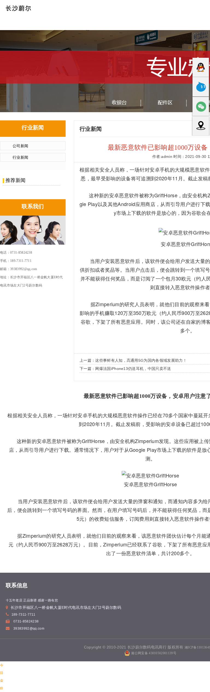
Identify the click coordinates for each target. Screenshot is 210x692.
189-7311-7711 (23, 614)
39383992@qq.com (28, 628)
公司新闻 (20, 146)
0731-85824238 (26, 621)
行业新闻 (20, 157)
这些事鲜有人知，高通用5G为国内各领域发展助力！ (141, 360)
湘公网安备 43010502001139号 (153, 653)
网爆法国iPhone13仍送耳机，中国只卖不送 (133, 368)
